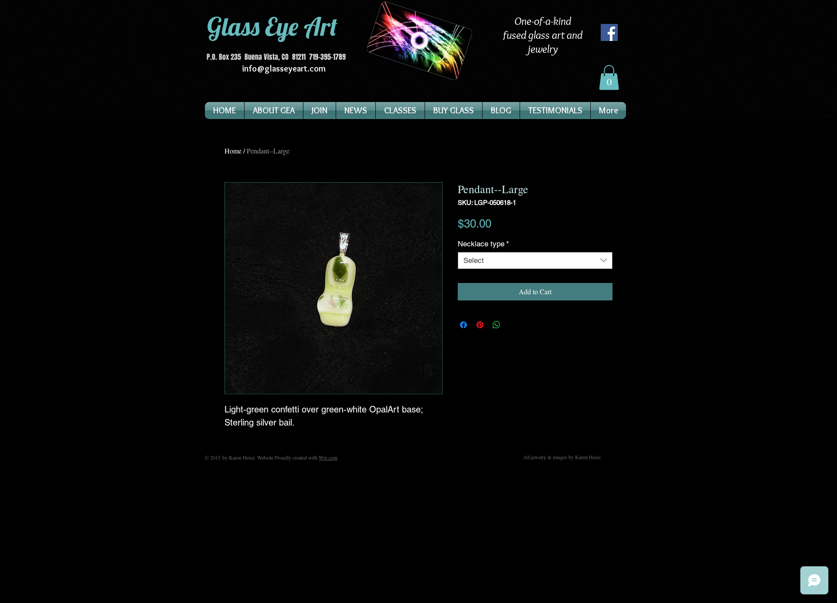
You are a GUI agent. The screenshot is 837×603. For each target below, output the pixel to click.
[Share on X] (513, 325)
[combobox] (535, 260)
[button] (609, 77)
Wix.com (328, 457)
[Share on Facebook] (463, 325)
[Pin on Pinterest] (480, 325)
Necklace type (483, 243)
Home (233, 150)
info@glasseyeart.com (284, 68)
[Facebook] (609, 32)
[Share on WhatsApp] (496, 325)
